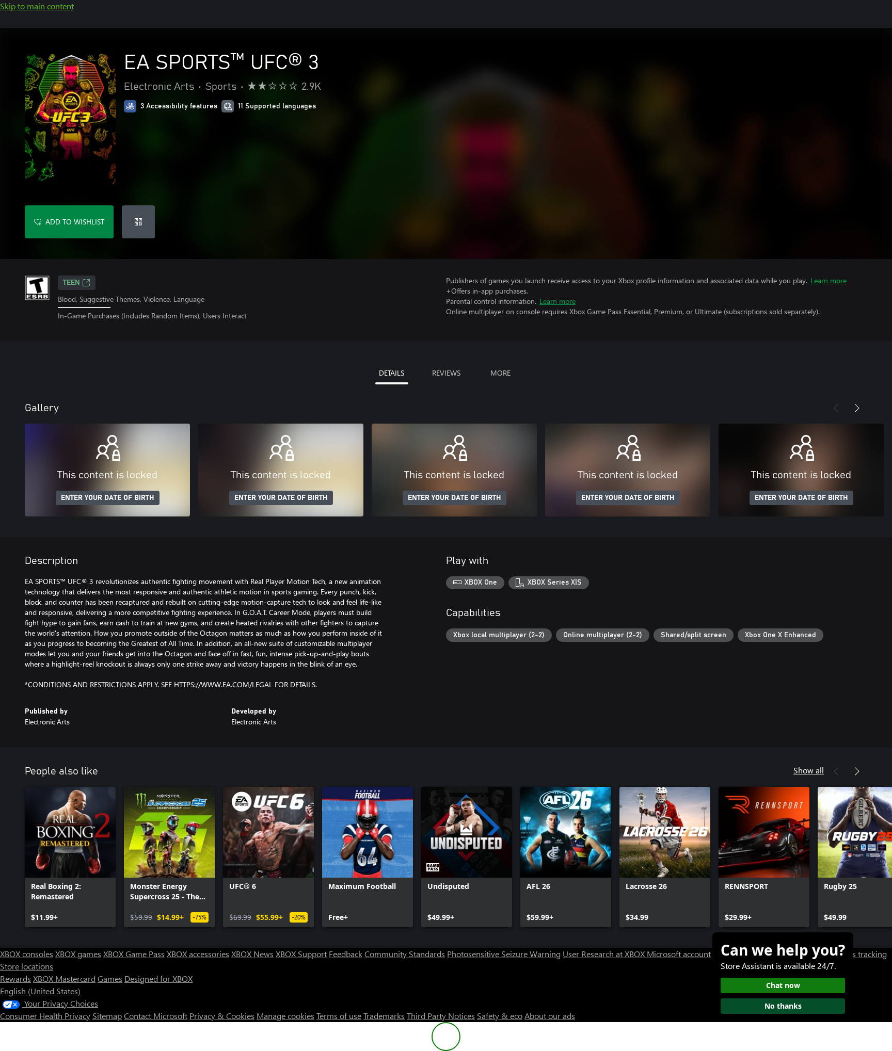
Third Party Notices (441, 1015)
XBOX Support (301, 953)
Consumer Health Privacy (45, 1015)
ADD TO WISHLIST (74, 222)
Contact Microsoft (155, 1015)
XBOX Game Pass (134, 953)
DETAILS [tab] (391, 373)
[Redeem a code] (138, 221)
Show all (808, 770)
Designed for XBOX (158, 978)
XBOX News (252, 953)
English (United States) (40, 990)
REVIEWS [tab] (446, 373)
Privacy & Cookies (221, 1015)
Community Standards (404, 953)
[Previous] (836, 408)
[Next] (857, 408)
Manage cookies (285, 1015)
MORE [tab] (500, 373)
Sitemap (107, 1015)
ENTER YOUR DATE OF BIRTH (107, 498)
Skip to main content (37, 6)
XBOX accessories (198, 953)
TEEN (71, 282)
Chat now (783, 985)
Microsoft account (679, 953)
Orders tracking (859, 953)
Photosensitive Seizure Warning (504, 953)
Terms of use (338, 1015)
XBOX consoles (26, 953)
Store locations (26, 966)
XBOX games (78, 953)
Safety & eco (499, 1015)
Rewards (15, 978)
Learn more (828, 280)
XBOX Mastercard (64, 978)
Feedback (345, 953)
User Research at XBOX (605, 953)
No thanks (783, 1006)
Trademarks (384, 1015)
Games (110, 978)
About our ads (549, 1015)
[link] (70, 857)
